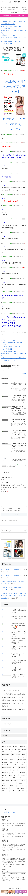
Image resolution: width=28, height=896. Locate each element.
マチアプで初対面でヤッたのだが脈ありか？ (14, 694)
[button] (25, 531)
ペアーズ (18, 367)
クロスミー (5, 367)
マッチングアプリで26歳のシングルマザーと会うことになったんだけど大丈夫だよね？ (14, 699)
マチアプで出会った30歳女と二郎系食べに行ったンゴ (13, 705)
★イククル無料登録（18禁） (9, 351)
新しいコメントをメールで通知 (11, 508)
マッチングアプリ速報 (14, 2)
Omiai (14, 365)
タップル (12, 367)
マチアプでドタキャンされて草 (10, 690)
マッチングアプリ (6, 365)
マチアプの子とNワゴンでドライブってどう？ (13, 711)
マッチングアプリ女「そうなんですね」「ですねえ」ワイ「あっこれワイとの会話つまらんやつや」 (13, 596)
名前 (2, 479)
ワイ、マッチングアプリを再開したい (11, 569)
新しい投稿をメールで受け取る (11, 510)
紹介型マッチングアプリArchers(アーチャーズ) (14, 124)
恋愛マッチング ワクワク (8, 35)
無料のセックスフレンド (11, 812)
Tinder (19, 365)
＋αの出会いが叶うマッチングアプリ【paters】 (14, 86)
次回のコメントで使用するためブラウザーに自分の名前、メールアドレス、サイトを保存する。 (14, 487)
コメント (4, 491)
